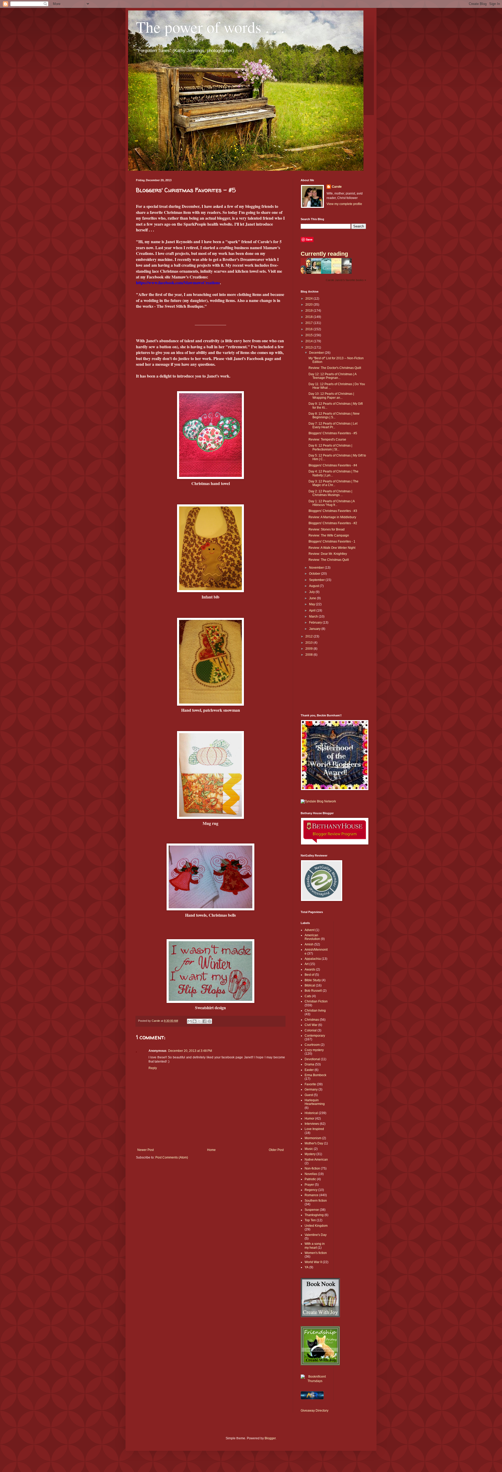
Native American (316, 1159)
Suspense (312, 1210)
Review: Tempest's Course (327, 439)
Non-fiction (312, 1168)
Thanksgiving (314, 1215)
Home (211, 1150)
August (314, 586)
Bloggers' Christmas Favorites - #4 (333, 465)
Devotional (312, 1059)
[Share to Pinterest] (209, 1021)
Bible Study (313, 980)
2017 (309, 323)
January (315, 629)
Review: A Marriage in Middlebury (332, 517)
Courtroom (312, 1045)
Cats (308, 996)
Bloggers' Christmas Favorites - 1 (332, 541)
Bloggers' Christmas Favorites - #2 (333, 523)
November (317, 567)
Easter (309, 1070)
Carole (337, 187)
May (312, 604)
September (317, 580)
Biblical (310, 985)
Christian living (315, 1010)
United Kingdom (316, 1226)
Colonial (311, 1030)
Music (309, 1149)
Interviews (312, 1124)
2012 (309, 636)
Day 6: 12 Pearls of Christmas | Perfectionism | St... (330, 447)
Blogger (270, 1438)
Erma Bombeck (315, 1075)
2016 (309, 329)
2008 (309, 655)
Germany (311, 1089)
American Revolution (312, 937)
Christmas (312, 1020)
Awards (310, 969)
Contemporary (315, 1035)
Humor (309, 1118)
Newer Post (145, 1150)
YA (307, 1267)
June (313, 598)
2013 (309, 347)
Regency (311, 1190)
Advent (310, 930)
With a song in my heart (315, 1245)
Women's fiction (316, 1253)
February (316, 622)
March (314, 616)
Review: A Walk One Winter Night (332, 548)
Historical (311, 1113)
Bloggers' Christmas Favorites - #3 (333, 511)
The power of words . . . (210, 26)
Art (307, 964)
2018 (309, 317)
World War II (313, 1262)
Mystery (310, 1154)
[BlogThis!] (194, 1021)
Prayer (309, 1184)
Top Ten (310, 1220)
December (317, 353)
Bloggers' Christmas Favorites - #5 (333, 433)
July (312, 592)
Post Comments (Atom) (171, 1157)
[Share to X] (199, 1021)
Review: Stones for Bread (327, 529)
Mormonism (313, 1138)
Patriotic (310, 1179)
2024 (309, 298)
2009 (309, 649)
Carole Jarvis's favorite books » (346, 280)
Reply (153, 1068)
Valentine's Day (316, 1235)
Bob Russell (313, 990)
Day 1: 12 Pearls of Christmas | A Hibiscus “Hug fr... (332, 503)
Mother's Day (314, 1143)
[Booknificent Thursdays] (315, 1381)
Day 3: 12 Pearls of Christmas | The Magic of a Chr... (333, 483)
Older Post (276, 1150)
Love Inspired (314, 1129)
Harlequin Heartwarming (315, 1102)
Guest (309, 1095)
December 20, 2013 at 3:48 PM (190, 1051)
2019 (309, 310)
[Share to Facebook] (204, 1021)
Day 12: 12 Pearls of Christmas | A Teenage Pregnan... (332, 376)
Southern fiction (316, 1200)
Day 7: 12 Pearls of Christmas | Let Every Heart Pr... (333, 425)
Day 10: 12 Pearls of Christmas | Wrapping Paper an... (331, 395)
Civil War (311, 1025)
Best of (309, 975)
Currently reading (324, 253)
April (312, 610)
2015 (309, 335)
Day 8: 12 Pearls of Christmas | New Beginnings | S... (334, 415)
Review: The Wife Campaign (329, 535)
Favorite (310, 1084)
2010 (309, 642)
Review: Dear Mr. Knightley (328, 554)
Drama (309, 1064)
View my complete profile (344, 204)
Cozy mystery (314, 1050)
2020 (309, 304)
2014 (309, 341)
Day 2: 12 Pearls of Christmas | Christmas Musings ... (330, 493)
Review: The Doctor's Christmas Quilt (335, 368)
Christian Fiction (316, 1001)
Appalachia (313, 959)
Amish (309, 944)
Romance (311, 1195)
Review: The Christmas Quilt (329, 560)
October (315, 573)
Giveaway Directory (314, 1410)
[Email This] (189, 1021)
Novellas (311, 1174)
